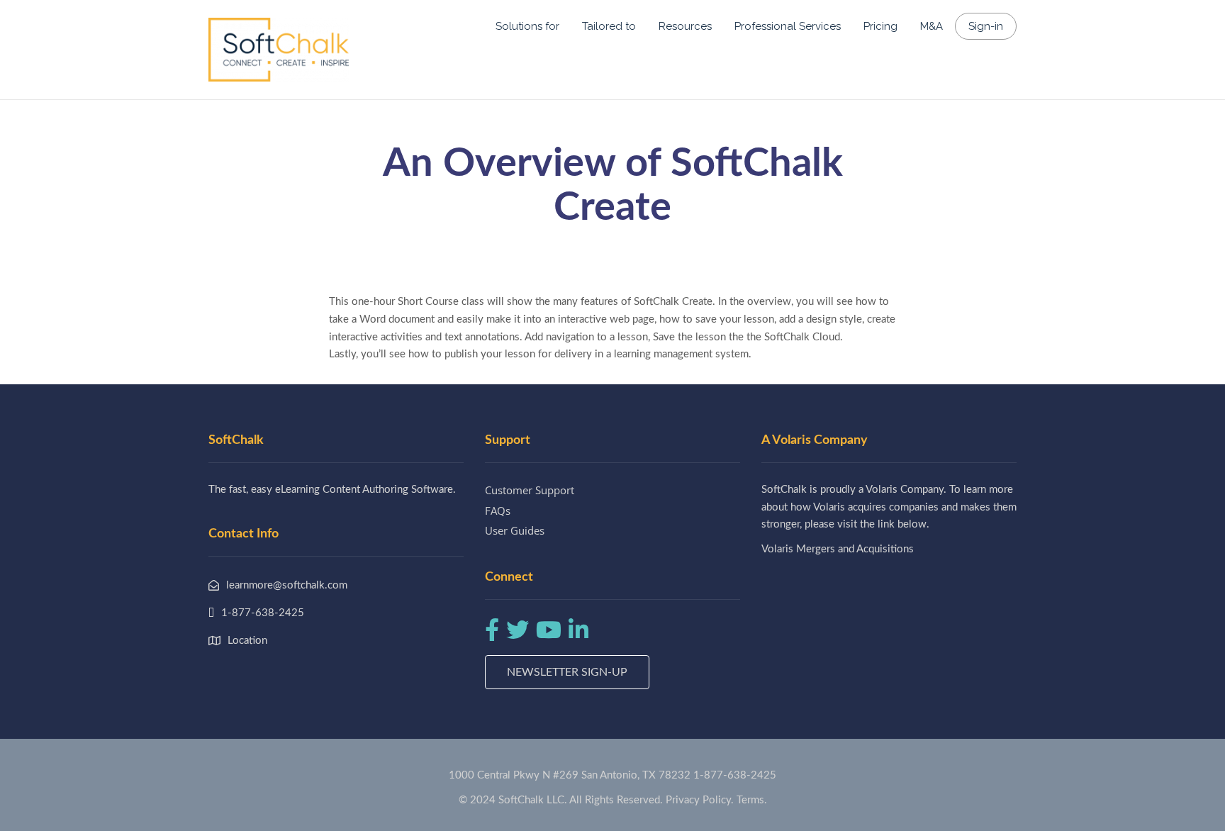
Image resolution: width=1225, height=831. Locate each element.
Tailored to (609, 26)
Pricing (880, 26)
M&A (931, 26)
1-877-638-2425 (734, 775)
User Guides (514, 530)
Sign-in (985, 26)
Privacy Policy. (700, 800)
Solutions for (527, 26)
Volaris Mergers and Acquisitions (837, 549)
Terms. (752, 800)
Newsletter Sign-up (567, 672)
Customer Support (529, 490)
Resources (685, 26)
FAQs (497, 510)
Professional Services (787, 26)
